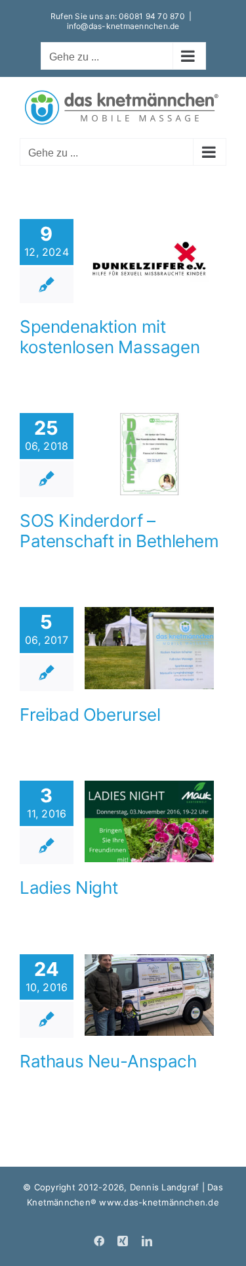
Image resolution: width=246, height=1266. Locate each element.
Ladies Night (68, 887)
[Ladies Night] (149, 821)
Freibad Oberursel (90, 714)
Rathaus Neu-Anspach (108, 1061)
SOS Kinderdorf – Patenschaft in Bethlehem (119, 530)
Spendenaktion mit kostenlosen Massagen (109, 336)
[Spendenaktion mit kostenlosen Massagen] (149, 260)
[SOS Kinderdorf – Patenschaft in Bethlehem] (149, 454)
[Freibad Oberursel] (149, 648)
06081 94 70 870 (152, 16)
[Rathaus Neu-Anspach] (149, 995)
